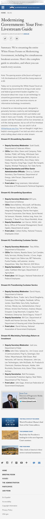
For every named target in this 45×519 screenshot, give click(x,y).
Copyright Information (9, 506)
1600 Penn (6, 491)
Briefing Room (8, 475)
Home (3, 13)
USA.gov (5, 514)
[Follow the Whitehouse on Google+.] (16, 462)
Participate (7, 487)
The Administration (10, 483)
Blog (9, 13)
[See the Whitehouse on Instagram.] (7, 462)
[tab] (3, 7)
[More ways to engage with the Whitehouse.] (26, 462)
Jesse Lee (26, 34)
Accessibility (6, 502)
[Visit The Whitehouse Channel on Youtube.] (21, 462)
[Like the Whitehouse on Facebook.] (11, 462)
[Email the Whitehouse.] (39, 462)
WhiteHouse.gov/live (9, 128)
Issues (5, 479)
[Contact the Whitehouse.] (32, 462)
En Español (6, 497)
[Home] (24, 9)
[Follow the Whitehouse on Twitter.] (2, 462)
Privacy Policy (7, 510)
